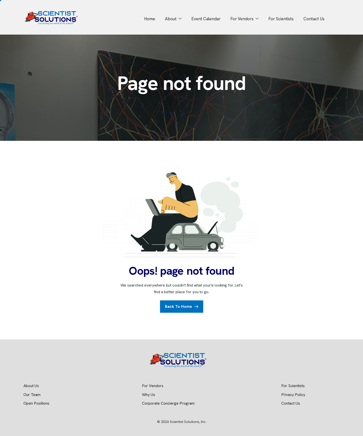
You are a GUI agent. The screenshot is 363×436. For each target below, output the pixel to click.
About (171, 18)
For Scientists (281, 18)
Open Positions (36, 403)
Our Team (31, 394)
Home (149, 18)
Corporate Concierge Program (169, 403)
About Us (31, 385)
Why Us (148, 394)
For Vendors (242, 18)
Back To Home (178, 306)
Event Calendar (206, 18)
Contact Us (313, 18)
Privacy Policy (293, 394)
